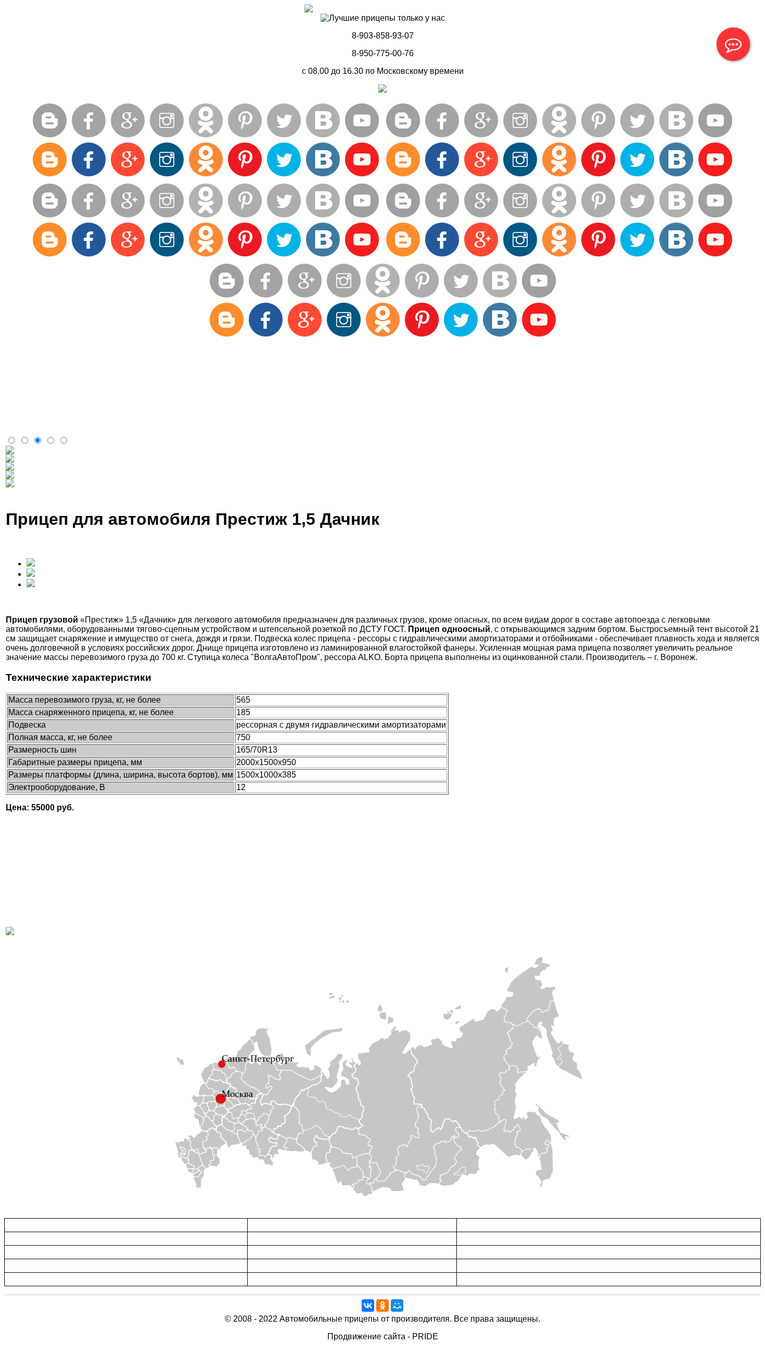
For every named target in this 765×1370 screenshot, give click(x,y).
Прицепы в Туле (275, 1239)
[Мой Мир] (397, 1305)
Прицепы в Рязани (279, 1266)
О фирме (23, 390)
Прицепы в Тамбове (38, 1252)
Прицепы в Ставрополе (496, 1252)
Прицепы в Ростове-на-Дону (503, 1225)
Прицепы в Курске (36, 1279)
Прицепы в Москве (279, 1225)
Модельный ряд (36, 353)
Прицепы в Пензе (487, 1279)
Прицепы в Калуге (279, 1279)
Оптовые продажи (41, 372)
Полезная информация (51, 400)
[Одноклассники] (382, 1305)
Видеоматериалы (40, 419)
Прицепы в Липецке (38, 1266)
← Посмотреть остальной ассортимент (81, 949)
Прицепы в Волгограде (495, 1266)
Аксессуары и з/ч (38, 362)
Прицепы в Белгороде (41, 1239)
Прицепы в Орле (276, 1252)
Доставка (24, 381)
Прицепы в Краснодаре (496, 1239)
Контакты (24, 409)
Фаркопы (23, 428)
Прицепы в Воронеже (40, 1225)
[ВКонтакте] (368, 1305)
